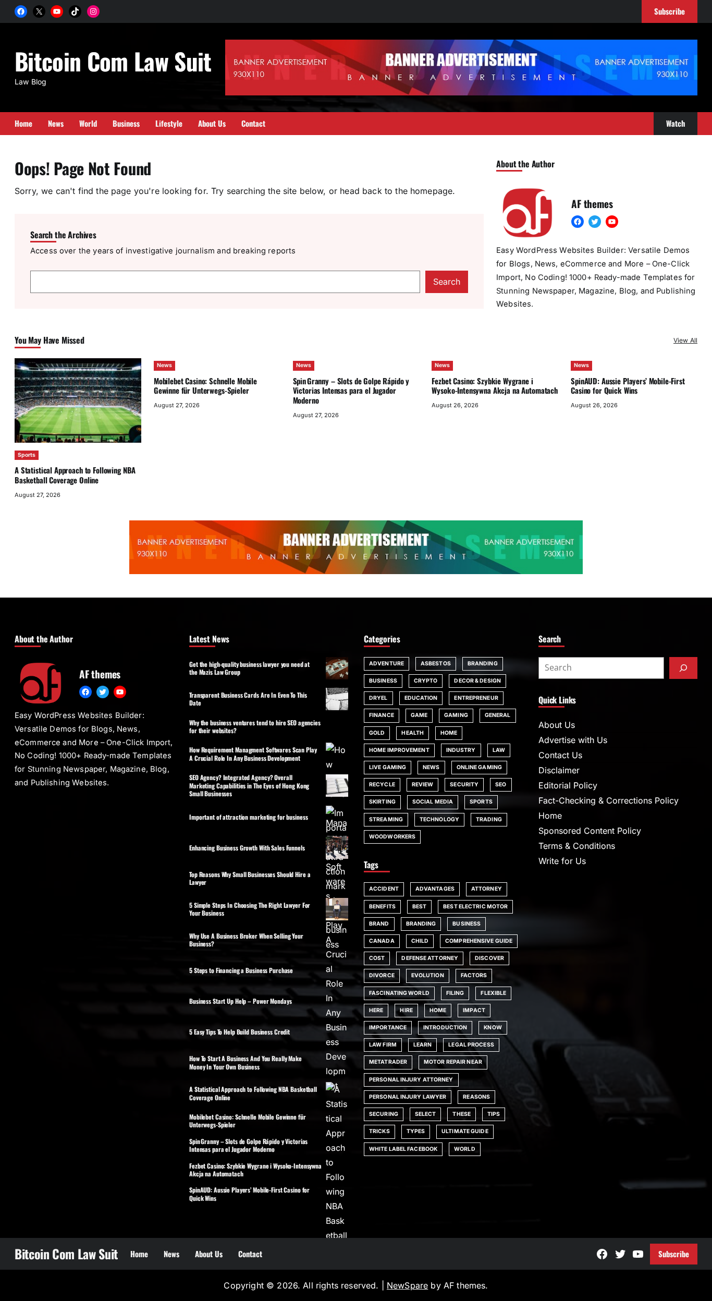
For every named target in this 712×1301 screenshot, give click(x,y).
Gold (377, 732)
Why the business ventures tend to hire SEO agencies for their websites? (255, 726)
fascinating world (399, 993)
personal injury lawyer (407, 1096)
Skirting (382, 801)
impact (474, 1010)
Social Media (432, 801)
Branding (483, 663)
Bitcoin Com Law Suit (113, 60)
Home (448, 732)
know (492, 1027)
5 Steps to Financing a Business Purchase (241, 970)
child (420, 941)
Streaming (386, 819)
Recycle (382, 784)
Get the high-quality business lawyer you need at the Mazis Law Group (249, 668)
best (419, 906)
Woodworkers (392, 836)
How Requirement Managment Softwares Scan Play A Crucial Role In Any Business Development (253, 753)
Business (383, 680)
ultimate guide (464, 1131)
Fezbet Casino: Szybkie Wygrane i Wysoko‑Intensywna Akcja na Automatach (495, 385)
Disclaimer (559, 770)
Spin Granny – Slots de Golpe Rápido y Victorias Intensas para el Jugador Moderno (351, 390)
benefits (382, 906)
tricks (379, 1131)
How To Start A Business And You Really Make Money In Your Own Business (245, 1062)
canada (382, 941)
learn (422, 1044)
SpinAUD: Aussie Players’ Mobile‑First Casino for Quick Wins (628, 385)
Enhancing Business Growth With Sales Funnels (247, 847)
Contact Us (560, 755)
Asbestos (436, 663)
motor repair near (453, 1062)
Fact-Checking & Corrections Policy (608, 800)
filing (455, 993)
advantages (435, 888)
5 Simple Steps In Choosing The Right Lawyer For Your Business (249, 909)
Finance (381, 715)
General (498, 715)
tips (493, 1114)
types (416, 1131)
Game (419, 715)
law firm (383, 1044)
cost (377, 958)
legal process (471, 1044)
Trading (489, 819)
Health (412, 732)
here (376, 1010)
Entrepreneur (476, 698)
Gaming (456, 715)
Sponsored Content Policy (589, 830)
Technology (439, 819)
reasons (476, 1096)
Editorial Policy (567, 785)
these (461, 1114)
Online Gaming (479, 767)
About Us (556, 725)
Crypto (426, 680)
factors (474, 975)
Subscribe (673, 1253)
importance (388, 1027)
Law (499, 750)
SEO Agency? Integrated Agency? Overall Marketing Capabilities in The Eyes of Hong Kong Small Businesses (249, 785)
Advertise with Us (572, 740)
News (164, 365)
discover (489, 958)
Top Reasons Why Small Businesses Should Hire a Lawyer (249, 878)
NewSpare (407, 1285)
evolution (427, 975)
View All (685, 340)
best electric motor (475, 906)
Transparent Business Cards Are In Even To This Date (247, 698)
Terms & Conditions (576, 846)
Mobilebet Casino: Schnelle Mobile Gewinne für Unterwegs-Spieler (205, 385)
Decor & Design (477, 680)
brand (379, 923)
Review (423, 784)
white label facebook (403, 1149)
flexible (493, 993)
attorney (486, 888)
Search (446, 281)
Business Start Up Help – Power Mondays (240, 1000)
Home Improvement (399, 750)
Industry (461, 750)
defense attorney (429, 958)
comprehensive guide (478, 941)
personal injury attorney (411, 1079)
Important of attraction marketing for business (248, 816)
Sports (26, 455)
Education (421, 698)
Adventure (386, 663)
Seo (500, 784)
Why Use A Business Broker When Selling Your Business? (246, 939)
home (437, 1010)
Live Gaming (387, 767)
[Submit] (683, 668)
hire (406, 1010)
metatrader (388, 1062)
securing (383, 1114)
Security (464, 784)
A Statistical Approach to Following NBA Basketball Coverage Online (75, 474)
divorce (382, 975)
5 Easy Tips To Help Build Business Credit (239, 1031)
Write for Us (562, 861)
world (464, 1149)
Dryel (378, 698)
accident (384, 888)
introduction (445, 1027)
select (425, 1114)
